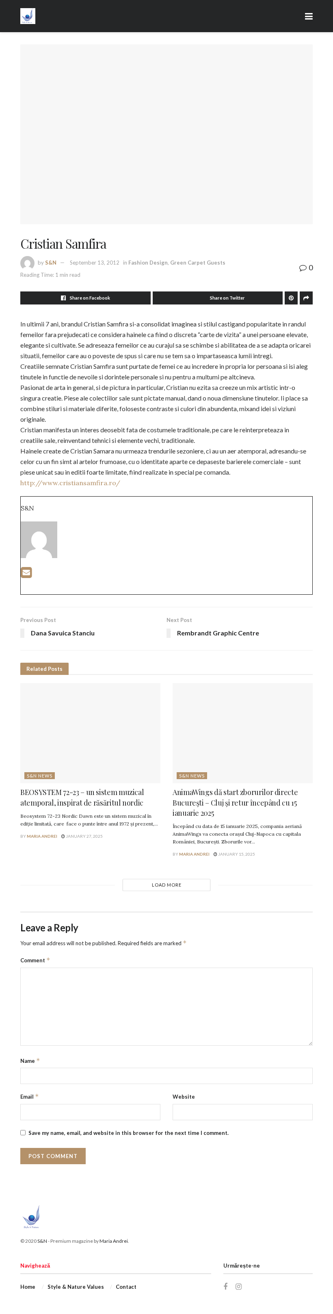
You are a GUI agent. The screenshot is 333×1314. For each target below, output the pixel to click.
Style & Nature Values (76, 1286)
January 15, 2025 (236, 854)
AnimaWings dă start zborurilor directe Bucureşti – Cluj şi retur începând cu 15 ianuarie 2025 (235, 802)
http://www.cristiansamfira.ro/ (70, 483)
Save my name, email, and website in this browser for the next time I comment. (128, 1133)
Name (30, 1060)
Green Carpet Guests (197, 262)
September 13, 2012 (94, 262)
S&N (50, 262)
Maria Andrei (42, 836)
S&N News (39, 775)
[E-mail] (26, 574)
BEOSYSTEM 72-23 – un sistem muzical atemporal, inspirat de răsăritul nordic (82, 797)
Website (184, 1096)
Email (29, 1096)
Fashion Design (148, 262)
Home (27, 1286)
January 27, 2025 (84, 836)
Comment (35, 960)
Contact (126, 1286)
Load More (167, 884)
